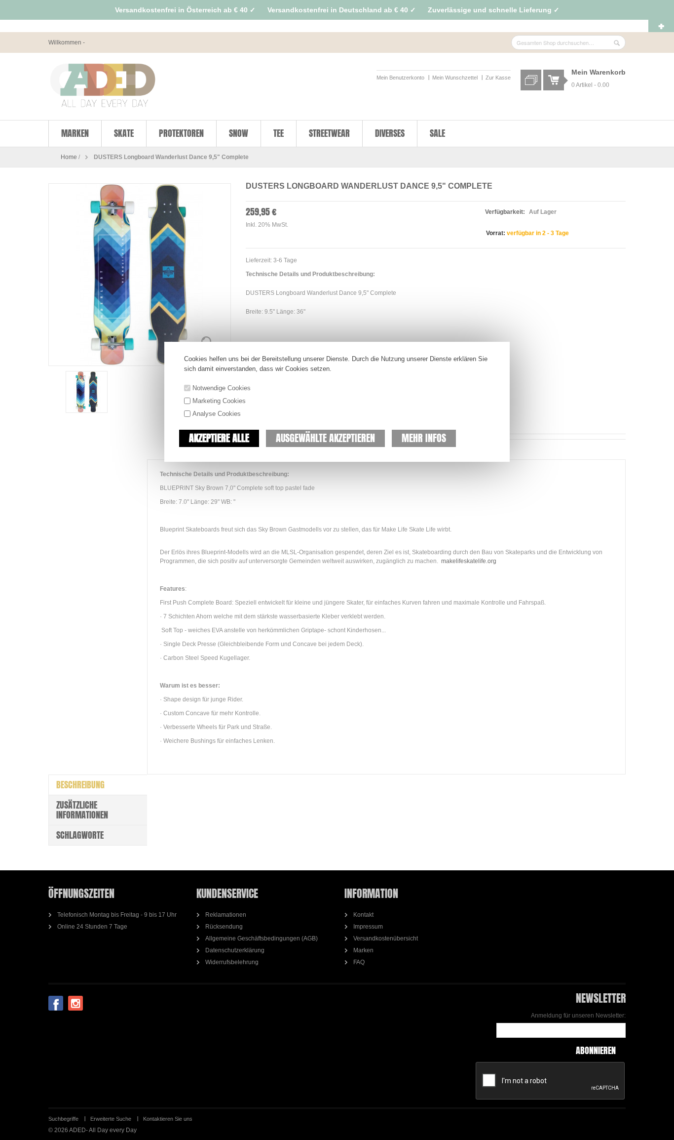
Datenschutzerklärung (234, 950)
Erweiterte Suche (110, 1119)
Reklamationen (225, 914)
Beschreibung (80, 784)
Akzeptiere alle (219, 438)
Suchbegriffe (63, 1119)
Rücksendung (224, 926)
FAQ (359, 962)
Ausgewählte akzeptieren (325, 438)
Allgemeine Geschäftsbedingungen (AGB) (261, 938)
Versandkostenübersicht (385, 938)
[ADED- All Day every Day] (102, 85)
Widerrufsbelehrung (232, 962)
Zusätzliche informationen (82, 809)
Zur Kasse (498, 78)
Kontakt (363, 914)
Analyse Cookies (216, 413)
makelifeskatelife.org (468, 561)
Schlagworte (80, 835)
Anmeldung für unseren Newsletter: (578, 1015)
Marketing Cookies (219, 401)
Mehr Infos (424, 438)
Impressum (368, 926)
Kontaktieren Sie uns (167, 1119)
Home (69, 157)
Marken (363, 950)
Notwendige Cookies (221, 388)
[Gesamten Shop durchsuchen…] (617, 43)
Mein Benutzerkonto (400, 78)
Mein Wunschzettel (455, 78)
